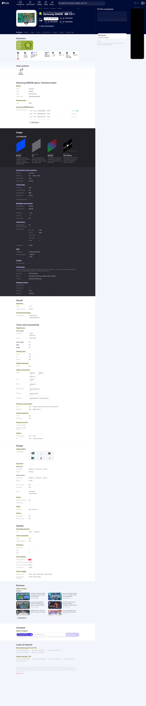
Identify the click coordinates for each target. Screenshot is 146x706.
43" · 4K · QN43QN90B (51, 18)
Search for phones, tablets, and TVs (74, 3)
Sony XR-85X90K (69, 659)
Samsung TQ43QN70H (38, 650)
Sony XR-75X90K (21, 661)
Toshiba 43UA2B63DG (55, 659)
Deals (46, 4)
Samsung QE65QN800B (39, 659)
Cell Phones (30, 4)
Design (55, 32)
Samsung (53, 8)
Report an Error (19, 673)
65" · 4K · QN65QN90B (66, 22)
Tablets (39, 4)
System (61, 32)
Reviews (69, 32)
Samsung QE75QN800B (23, 659)
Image (32, 32)
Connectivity (46, 32)
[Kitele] (5, 3)
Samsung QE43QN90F (53, 650)
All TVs (40, 8)
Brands (46, 8)
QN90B (60, 8)
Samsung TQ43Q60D (38, 652)
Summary (19, 32)
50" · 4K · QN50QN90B (66, 18)
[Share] (78, 8)
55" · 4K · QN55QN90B (51, 22)
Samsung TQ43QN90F (22, 652)
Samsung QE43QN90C (22, 650)
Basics (26, 32)
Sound (38, 32)
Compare (19, 35)
